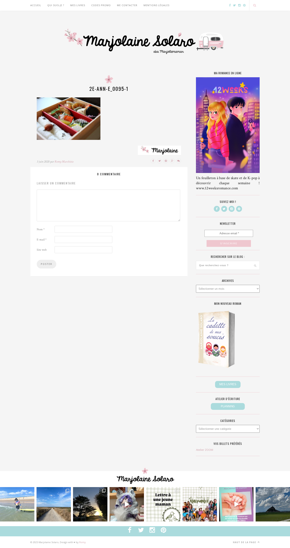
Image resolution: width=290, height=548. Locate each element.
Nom (41, 229)
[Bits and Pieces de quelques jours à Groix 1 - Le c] (90, 504)
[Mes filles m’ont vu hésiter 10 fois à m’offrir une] (127, 504)
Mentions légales (156, 5)
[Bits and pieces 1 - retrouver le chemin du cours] (54, 504)
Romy (82, 542)
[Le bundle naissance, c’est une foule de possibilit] (200, 504)
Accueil (35, 5)
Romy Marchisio (64, 162)
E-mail (41, 240)
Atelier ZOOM (204, 450)
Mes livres (77, 5)
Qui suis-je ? (55, 5)
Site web (42, 250)
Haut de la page (245, 542)
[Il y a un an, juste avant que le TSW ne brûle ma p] (17, 504)
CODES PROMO (101, 5)
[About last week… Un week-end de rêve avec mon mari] (273, 504)
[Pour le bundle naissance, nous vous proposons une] (163, 504)
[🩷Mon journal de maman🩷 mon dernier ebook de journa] (236, 504)
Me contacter (127, 5)
